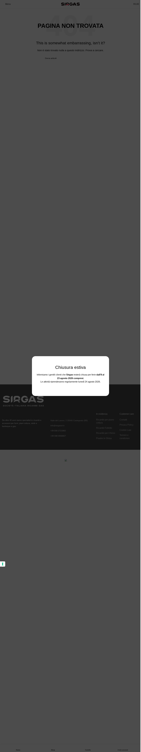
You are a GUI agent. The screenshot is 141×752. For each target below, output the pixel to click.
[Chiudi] (107, 352)
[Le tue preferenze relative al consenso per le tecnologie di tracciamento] (2, 564)
